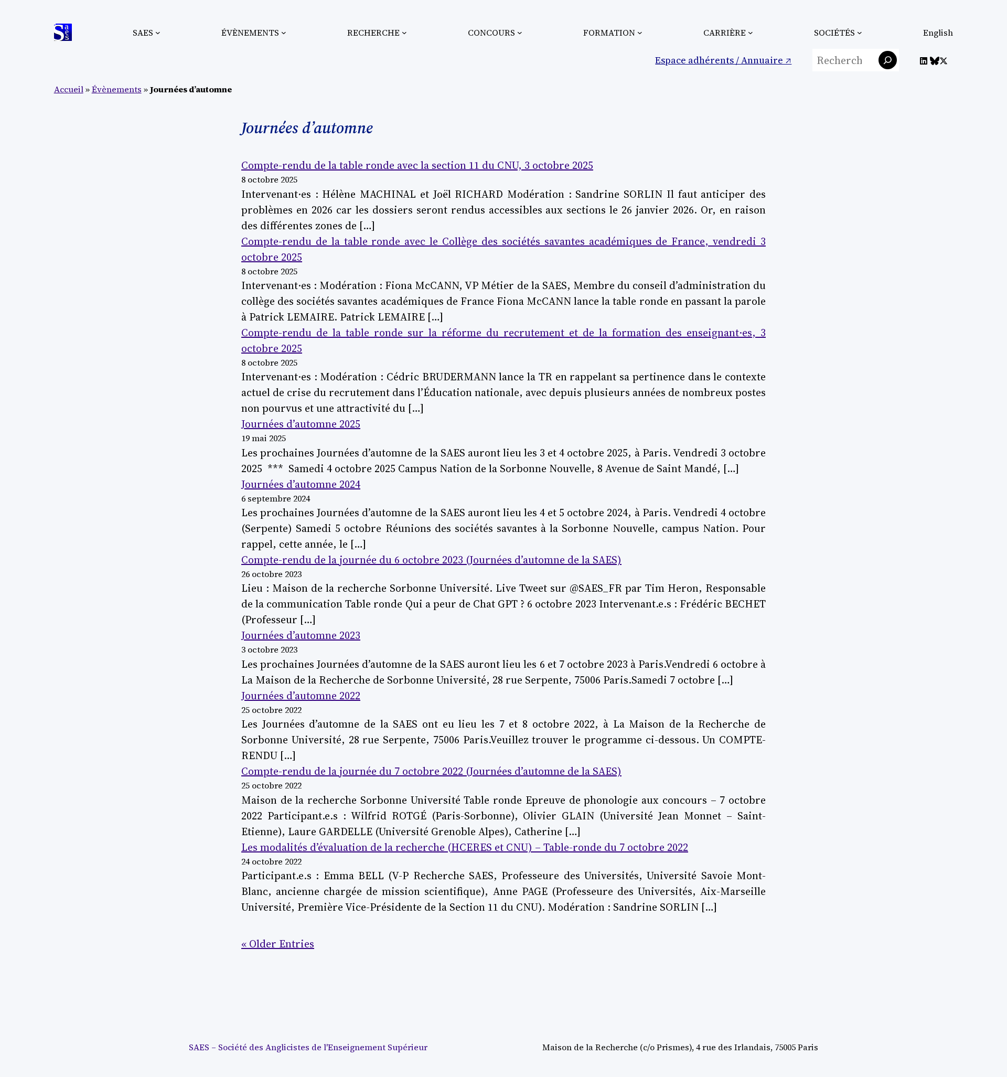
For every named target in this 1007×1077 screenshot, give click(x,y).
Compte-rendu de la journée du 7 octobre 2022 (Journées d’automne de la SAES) (431, 771)
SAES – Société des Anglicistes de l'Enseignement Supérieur (308, 1047)
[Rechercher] (888, 60)
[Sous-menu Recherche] (404, 32)
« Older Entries (277, 943)
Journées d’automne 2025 (300, 424)
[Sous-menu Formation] (639, 32)
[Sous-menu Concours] (519, 32)
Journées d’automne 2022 (300, 695)
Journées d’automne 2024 (300, 484)
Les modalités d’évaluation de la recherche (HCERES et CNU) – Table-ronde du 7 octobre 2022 (464, 847)
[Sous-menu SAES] (157, 32)
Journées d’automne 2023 (300, 635)
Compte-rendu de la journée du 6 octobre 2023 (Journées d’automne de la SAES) (431, 559)
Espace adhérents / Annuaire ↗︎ (723, 60)
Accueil (68, 89)
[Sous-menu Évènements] (283, 32)
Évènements (117, 89)
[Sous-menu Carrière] (750, 32)
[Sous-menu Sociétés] (859, 32)
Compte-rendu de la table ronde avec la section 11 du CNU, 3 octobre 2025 (417, 165)
